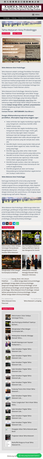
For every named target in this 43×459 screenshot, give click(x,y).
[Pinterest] (10, 2)
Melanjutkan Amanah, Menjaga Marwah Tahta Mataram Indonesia (30, 272)
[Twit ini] (7, 223)
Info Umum (25, 279)
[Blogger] (32, 2)
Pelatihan (5, 281)
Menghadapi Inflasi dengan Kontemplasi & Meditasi (11, 271)
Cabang (13, 279)
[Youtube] (29, 2)
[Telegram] (38, 2)
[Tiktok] (35, 2)
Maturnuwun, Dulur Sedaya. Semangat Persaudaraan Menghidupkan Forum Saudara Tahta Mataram (11, 249)
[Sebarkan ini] (3, 223)
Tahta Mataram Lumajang (32, 300)
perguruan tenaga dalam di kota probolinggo (17, 285)
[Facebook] (5, 2)
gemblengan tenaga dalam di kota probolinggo (18, 283)
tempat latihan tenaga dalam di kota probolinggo (19, 293)
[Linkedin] (27, 2)
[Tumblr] (13, 2)
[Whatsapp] (17, 223)
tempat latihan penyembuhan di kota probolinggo (20, 291)
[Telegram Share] (14, 223)
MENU (37, 14)
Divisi (18, 279)
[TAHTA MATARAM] (21, 8)
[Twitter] (7, 2)
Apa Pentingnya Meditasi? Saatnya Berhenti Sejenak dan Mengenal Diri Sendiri (31, 248)
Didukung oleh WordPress (16, 456)
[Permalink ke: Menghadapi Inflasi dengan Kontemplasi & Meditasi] (11, 262)
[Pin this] (10, 223)
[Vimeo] (24, 2)
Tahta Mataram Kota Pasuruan (9, 301)
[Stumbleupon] (16, 2)
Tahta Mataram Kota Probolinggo (22, 290)
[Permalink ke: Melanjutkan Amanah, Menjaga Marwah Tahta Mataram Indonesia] (31, 262)
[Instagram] (21, 2)
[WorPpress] (18, 2)
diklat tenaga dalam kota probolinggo (27, 281)
